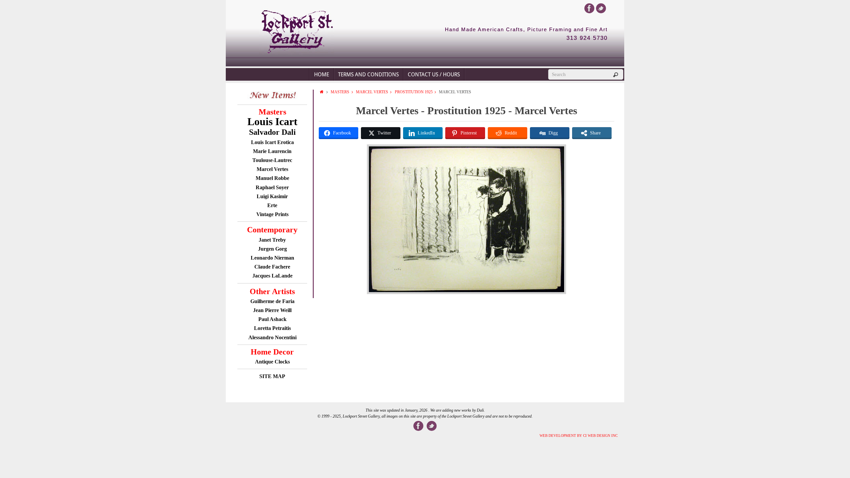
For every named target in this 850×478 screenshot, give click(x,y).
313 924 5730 (587, 38)
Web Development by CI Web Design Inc (579, 436)
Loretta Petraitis (272, 328)
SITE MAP (272, 376)
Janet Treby (272, 240)
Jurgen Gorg (272, 249)
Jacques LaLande (272, 276)
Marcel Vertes (372, 92)
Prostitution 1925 (414, 92)
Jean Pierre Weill (272, 310)
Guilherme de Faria (272, 301)
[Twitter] (601, 8)
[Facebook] (589, 8)
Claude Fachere (272, 267)
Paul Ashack (272, 319)
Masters (340, 92)
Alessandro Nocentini (272, 337)
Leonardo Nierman (272, 258)
